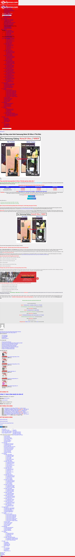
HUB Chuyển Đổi (7, 120)
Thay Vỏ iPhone (7, 12)
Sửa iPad (5, 108)
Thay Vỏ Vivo (8, 48)
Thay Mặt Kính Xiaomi (10, 39)
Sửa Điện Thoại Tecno (8, 74)
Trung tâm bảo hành (5, 430)
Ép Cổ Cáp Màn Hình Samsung (9, 22)
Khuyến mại (6, 125)
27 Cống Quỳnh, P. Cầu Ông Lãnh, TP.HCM (11, 410)
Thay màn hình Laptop (8, 89)
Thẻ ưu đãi (4, 429)
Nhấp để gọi (35, 308)
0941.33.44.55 (6, 398)
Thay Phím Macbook (8, 104)
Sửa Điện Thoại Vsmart (8, 77)
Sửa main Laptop (7, 100)
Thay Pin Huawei (9, 54)
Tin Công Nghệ (6, 124)
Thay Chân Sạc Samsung (8, 24)
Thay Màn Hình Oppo (10, 31)
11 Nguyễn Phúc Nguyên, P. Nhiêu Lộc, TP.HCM (12, 409)
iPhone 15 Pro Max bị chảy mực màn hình (9, 344)
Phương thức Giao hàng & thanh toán (6, 423)
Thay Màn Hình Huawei (10, 51)
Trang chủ (4, 5)
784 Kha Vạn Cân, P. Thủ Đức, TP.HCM (11, 411)
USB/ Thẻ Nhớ (6, 121)
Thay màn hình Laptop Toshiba (11, 96)
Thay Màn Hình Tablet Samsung (12, 114)
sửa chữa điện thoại (38, 182)
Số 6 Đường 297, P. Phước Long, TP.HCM (11, 413)
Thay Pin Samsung (7, 445)
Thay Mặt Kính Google (10, 62)
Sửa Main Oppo (9, 36)
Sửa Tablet (4, 107)
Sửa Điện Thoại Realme (8, 55)
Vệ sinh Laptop (6, 101)
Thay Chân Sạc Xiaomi (10, 40)
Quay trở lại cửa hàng (6, 38)
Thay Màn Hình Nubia (10, 65)
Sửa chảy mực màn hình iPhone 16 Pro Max (10, 343)
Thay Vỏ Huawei (9, 53)
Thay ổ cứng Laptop (7, 99)
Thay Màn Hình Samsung (8, 19)
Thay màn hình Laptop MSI (11, 95)
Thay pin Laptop (7, 97)
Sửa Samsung (4, 18)
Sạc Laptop (6, 117)
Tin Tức (3, 122)
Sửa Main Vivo (8, 49)
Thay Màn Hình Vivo (9, 44)
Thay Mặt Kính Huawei (10, 52)
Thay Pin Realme (9, 58)
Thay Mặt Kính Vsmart (10, 78)
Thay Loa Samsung (7, 26)
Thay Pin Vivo (8, 46)
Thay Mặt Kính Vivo (9, 45)
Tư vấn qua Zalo (32, 196)
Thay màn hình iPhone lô (6, 341)
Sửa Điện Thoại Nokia (8, 68)
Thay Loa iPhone (7, 15)
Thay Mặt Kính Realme (10, 57)
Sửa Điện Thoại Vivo (7, 43)
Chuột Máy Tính (7, 119)
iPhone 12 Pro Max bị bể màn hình (8, 348)
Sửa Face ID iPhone (7, 16)
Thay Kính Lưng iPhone (8, 9)
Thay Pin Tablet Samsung (10, 540)
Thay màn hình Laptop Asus (11, 91)
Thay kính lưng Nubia (10, 67)
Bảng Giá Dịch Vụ (7, 126)
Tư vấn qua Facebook (32, 198)
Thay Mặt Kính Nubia (10, 66)
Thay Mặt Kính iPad (9, 110)
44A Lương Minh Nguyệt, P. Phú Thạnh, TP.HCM (12, 414)
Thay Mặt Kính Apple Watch (9, 84)
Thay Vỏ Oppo (8, 34)
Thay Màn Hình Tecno (10, 75)
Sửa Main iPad (8, 112)
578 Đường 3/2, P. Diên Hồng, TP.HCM (11, 408)
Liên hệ (1, 424)
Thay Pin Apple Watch (8, 85)
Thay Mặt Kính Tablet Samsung (12, 115)
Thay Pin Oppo (8, 33)
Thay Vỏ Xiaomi (9, 41)
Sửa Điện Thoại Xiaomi (8, 37)
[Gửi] (2, 16)
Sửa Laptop (4, 88)
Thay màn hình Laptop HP (11, 93)
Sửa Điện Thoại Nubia (8, 64)
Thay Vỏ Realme (9, 59)
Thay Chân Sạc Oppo (10, 35)
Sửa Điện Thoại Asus (8, 79)
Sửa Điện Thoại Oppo (8, 30)
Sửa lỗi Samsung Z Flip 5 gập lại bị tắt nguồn (10, 346)
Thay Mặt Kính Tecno (10, 76)
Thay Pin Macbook (7, 105)
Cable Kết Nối (6, 118)
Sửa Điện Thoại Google (8, 60)
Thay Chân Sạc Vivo (9, 47)
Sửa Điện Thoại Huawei (8, 50)
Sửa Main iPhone (7, 17)
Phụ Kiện (3, 116)
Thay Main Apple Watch (8, 87)
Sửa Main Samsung (7, 28)
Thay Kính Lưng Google (10, 63)
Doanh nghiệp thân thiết (6, 432)
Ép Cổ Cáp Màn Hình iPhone (9, 10)
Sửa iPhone (4, 6)
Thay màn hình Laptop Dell (11, 92)
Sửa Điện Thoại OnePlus (8, 71)
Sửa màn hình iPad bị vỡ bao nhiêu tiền (9, 345)
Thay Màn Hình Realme (10, 56)
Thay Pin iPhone (7, 11)
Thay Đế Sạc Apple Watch (8, 86)
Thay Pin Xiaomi (9, 464)
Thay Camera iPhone (8, 13)
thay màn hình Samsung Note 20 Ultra (27, 208)
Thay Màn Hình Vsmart (10, 502)
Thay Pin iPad (8, 111)
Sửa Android (4, 29)
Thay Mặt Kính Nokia (10, 70)
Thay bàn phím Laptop (8, 98)
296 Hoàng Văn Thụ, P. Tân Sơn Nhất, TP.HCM (12, 412)
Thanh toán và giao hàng (6, 431)
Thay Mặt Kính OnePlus (10, 73)
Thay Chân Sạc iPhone (8, 14)
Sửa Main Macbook (7, 106)
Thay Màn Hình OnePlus (10, 72)
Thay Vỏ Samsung (7, 27)
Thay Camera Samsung (8, 25)
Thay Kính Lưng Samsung (9, 23)
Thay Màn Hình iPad (10, 109)
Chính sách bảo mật (3, 419)
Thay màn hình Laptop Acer (11, 90)
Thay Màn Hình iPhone (8, 7)
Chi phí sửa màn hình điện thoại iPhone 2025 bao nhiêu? (12, 342)
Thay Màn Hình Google (10, 61)
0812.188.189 (31, 194)
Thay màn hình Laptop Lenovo (11, 94)
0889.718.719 (26, 194)
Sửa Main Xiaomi (9, 42)
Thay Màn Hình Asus (10, 80)
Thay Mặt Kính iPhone (8, 8)
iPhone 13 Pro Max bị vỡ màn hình (8, 347)
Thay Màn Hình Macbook (8, 103)
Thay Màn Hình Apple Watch (9, 83)
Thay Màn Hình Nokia (10, 69)
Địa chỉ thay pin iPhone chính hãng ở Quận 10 (8, 332)
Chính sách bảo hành (4, 421)
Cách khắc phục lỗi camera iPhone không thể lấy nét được (10, 331)
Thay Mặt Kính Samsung (8, 20)
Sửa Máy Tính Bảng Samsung (9, 113)
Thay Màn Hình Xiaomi (10, 38)
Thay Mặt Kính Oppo (10, 32)
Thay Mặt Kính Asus (9, 81)
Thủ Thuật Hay (6, 123)
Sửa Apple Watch (5, 82)
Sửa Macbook (4, 102)
